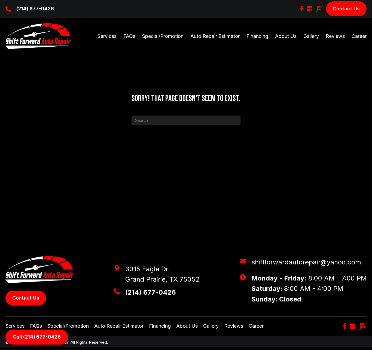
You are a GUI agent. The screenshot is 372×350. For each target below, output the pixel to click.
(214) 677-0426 (35, 8)
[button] (302, 8)
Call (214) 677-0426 (37, 337)
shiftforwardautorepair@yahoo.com (306, 262)
